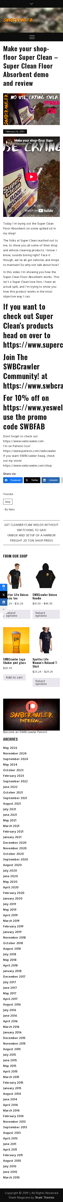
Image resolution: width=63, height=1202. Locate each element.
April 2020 (11, 887)
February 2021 (13, 831)
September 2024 (15, 759)
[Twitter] (3, 594)
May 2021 (9, 820)
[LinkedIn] (3, 602)
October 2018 (13, 943)
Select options (11, 614)
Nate (12, 509)
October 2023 (13, 770)
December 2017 (14, 976)
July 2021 (9, 809)
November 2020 (15, 848)
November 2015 (14, 1043)
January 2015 (12, 1088)
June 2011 (9, 1144)
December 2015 (14, 1038)
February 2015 (13, 1082)
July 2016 (9, 1010)
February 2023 (13, 775)
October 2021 (13, 792)
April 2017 (10, 999)
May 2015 (9, 1066)
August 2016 (12, 1004)
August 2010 (12, 1160)
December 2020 (15, 842)
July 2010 (9, 1166)
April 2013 (10, 1138)
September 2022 (15, 781)
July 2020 (10, 870)
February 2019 (13, 926)
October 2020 (13, 854)
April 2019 (10, 915)
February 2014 (13, 1116)
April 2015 (10, 1071)
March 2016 (11, 1027)
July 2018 (9, 954)
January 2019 (12, 932)
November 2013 (14, 1121)
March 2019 (11, 921)
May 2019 (10, 909)
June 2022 (10, 787)
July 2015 (9, 1054)
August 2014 (12, 1093)
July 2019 (9, 904)
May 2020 (10, 881)
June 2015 (10, 1060)
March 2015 (11, 1077)
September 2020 (15, 859)
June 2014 (10, 1099)
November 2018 (14, 937)
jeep (7, 501)
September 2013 (15, 1127)
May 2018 (10, 960)
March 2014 (11, 1110)
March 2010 (11, 1177)
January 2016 (12, 1032)
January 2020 (12, 898)
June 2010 (10, 1172)
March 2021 (11, 826)
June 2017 (10, 987)
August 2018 (12, 948)
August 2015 (12, 1049)
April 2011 (10, 1149)
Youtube (8, 494)
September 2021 (15, 798)
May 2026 (10, 748)
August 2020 (12, 865)
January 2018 (12, 971)
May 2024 (10, 764)
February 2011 (13, 1155)
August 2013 (12, 1133)
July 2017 (9, 982)
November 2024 (15, 753)
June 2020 (10, 876)
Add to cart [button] (14, 677)
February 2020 (13, 893)
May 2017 (9, 993)
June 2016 (10, 1015)
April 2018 (10, 965)
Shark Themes (44, 1197)
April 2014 (10, 1105)
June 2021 (10, 815)
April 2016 (10, 1021)
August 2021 (12, 803)
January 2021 (12, 837)
